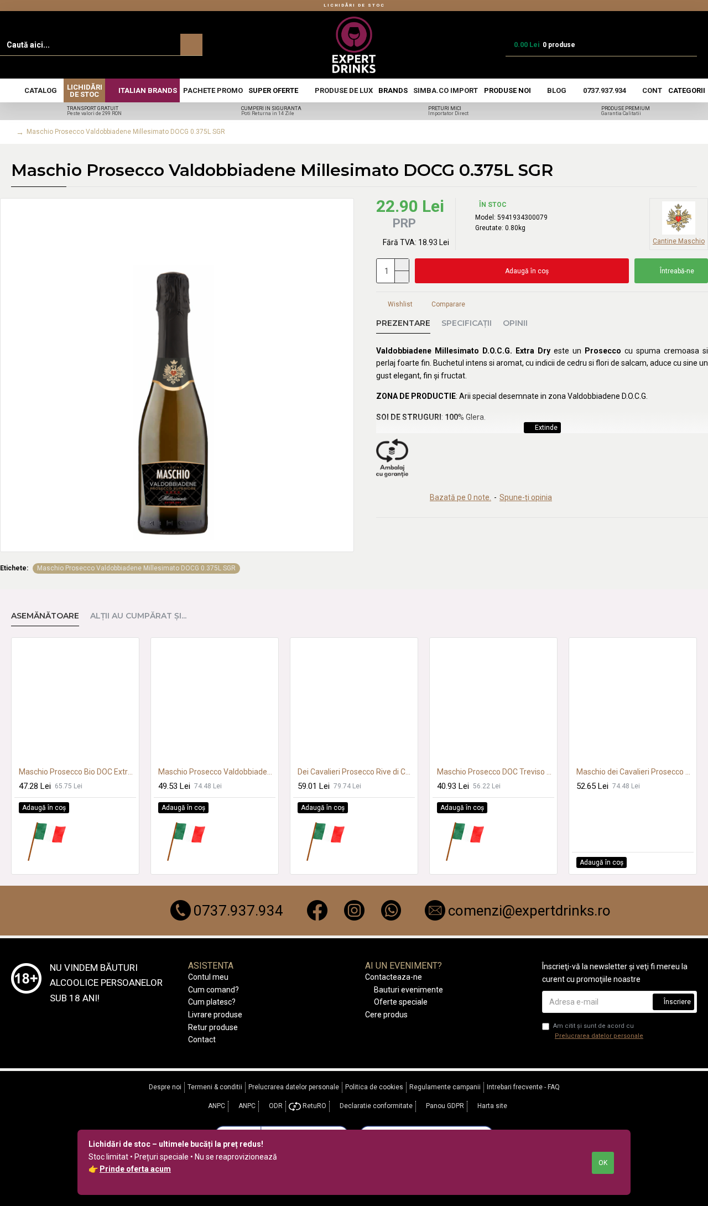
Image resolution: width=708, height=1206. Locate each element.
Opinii (515, 323)
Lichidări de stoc (354, 5)
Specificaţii (466, 323)
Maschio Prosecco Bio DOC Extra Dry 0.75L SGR (77, 771)
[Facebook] (317, 910)
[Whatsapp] (391, 910)
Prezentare (403, 323)
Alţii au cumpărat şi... (138, 616)
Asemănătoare (45, 616)
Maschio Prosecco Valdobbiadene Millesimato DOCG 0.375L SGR (136, 568)
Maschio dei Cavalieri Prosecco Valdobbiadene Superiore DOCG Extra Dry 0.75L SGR (635, 771)
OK (602, 1163)
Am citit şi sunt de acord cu (598, 1030)
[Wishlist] (672, 863)
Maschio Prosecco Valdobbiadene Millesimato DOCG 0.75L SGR (216, 771)
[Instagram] (354, 910)
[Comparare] (79, 840)
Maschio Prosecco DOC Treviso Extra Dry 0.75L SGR (495, 771)
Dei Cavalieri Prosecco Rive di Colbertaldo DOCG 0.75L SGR (356, 771)
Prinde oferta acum (135, 1169)
